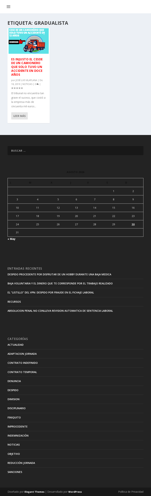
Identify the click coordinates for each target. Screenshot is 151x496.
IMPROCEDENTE (18, 426)
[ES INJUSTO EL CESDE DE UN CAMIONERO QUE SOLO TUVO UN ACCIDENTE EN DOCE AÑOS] (29, 41)
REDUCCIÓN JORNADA (21, 463)
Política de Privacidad (130, 491)
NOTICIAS (27, 84)
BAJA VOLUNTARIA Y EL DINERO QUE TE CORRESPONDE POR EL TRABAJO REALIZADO (60, 283)
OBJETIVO (14, 454)
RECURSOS (14, 301)
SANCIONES (15, 472)
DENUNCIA (14, 381)
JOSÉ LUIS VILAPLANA (26, 80)
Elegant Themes (34, 491)
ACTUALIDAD (16, 344)
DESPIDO (13, 390)
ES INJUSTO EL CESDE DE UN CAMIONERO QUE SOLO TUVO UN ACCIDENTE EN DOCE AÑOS (27, 67)
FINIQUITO (14, 417)
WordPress (75, 491)
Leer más (19, 116)
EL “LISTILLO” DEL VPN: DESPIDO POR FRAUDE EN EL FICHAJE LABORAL (51, 292)
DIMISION (14, 399)
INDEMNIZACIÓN (18, 435)
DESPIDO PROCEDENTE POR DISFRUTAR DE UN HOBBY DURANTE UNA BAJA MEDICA (59, 274)
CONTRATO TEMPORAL (22, 372)
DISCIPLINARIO (17, 408)
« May (11, 239)
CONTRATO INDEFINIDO (23, 363)
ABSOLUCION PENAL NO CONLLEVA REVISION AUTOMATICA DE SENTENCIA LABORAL (60, 310)
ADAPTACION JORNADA (22, 353)
